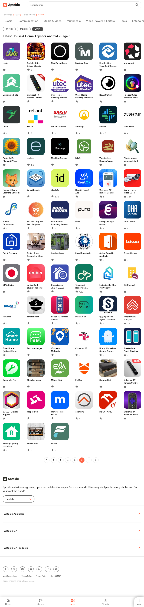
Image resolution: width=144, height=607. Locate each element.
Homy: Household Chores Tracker (107, 349)
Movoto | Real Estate (57, 413)
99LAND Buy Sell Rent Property (35, 223)
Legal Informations (10, 576)
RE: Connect (129, 285)
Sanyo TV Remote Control (59, 318)
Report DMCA (56, 576)
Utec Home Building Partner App (59, 96)
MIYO (77, 158)
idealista (55, 190)
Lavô (5, 63)
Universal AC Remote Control (106, 191)
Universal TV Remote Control (34, 96)
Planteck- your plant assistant (131, 159)
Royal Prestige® (82, 253)
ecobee (30, 158)
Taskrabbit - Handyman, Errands (81, 286)
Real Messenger (34, 348)
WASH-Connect (58, 126)
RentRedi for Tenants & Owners (107, 64)
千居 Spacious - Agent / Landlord (107, 318)
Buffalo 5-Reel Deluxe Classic (34, 64)
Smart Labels (33, 190)
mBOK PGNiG (105, 412)
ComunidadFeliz (10, 95)
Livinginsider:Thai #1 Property (107, 286)
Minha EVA (56, 380)
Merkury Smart (82, 63)
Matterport (129, 63)
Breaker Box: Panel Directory (131, 349)
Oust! (5, 126)
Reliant (30, 126)
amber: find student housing (34, 286)
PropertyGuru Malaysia (130, 318)
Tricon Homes (130, 253)
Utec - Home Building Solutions (84, 96)
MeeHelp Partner (59, 158)
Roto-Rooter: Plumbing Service (59, 223)
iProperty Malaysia (55, 349)
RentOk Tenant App (82, 191)
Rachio (102, 126)
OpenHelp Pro (9, 380)
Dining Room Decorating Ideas (35, 254)
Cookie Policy (26, 576)
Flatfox (78, 380)
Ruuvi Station (105, 95)
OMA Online (8, 285)
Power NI (7, 316)
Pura (77, 221)
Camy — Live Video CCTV (130, 191)
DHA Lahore (129, 221)
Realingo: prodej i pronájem (11, 445)
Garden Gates (57, 253)
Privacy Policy (41, 576)
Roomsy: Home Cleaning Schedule (11, 191)
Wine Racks (32, 443)
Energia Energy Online (106, 223)
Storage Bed (105, 380)
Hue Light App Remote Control (131, 96)
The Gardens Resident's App (106, 159)
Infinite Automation (8, 223)
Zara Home (129, 126)
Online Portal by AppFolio (106, 254)
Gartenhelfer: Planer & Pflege (10, 159)
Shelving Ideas (34, 380)
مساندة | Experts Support (10, 413)
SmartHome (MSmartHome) (10, 349)
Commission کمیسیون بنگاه (57, 286)
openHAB (79, 412)
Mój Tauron (32, 412)
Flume (54, 443)
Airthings (79, 126)
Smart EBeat (33, 316)
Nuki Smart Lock (59, 63)
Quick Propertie (10, 253)
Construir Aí (81, 348)
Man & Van (80, 316)
